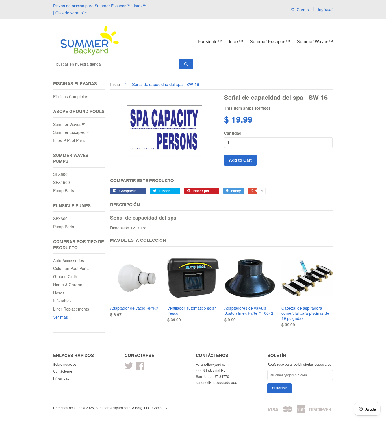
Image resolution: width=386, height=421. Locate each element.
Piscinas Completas (70, 96)
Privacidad (61, 378)
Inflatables (62, 300)
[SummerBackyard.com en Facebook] (140, 367)
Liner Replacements (71, 309)
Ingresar (325, 9)
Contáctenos (63, 371)
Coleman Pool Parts (71, 268)
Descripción (125, 205)
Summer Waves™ (315, 41)
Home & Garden (67, 284)
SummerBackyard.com (113, 407)
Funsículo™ (210, 41)
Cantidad (233, 133)
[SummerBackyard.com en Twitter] (129, 367)
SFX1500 (61, 182)
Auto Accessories (68, 260)
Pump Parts (63, 190)
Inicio (115, 84)
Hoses (58, 293)
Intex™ (236, 41)
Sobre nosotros (65, 364)
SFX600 (60, 174)
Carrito (302, 9)
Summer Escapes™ (270, 41)
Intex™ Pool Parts (69, 140)
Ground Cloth (65, 276)
